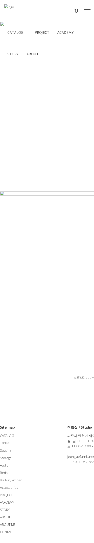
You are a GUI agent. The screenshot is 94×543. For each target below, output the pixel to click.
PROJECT (6, 495)
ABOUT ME (8, 524)
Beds (4, 472)
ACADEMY (7, 502)
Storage (6, 458)
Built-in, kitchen (11, 480)
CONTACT (7, 532)
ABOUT (5, 517)
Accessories (9, 487)
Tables (5, 443)
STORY (5, 509)
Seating (5, 450)
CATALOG (7, 435)
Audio (4, 465)
